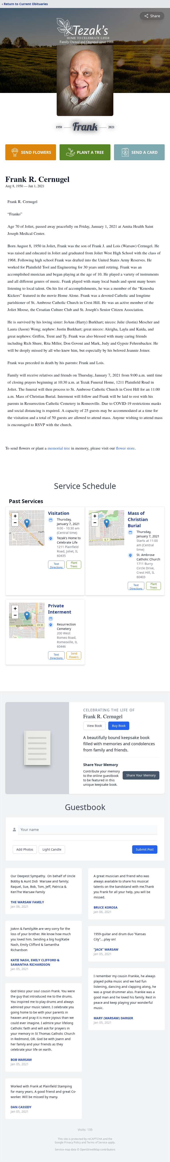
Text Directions (56, 565)
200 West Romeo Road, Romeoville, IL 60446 (67, 640)
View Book (94, 726)
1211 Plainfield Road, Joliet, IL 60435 (68, 551)
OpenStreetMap (90, 1149)
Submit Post (145, 849)
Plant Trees (73, 564)
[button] (27, 523)
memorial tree (59, 448)
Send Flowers (74, 655)
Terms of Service (97, 1142)
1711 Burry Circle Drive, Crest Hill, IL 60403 (146, 570)
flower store (125, 448)
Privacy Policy (72, 1142)
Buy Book (119, 726)
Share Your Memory (141, 775)
